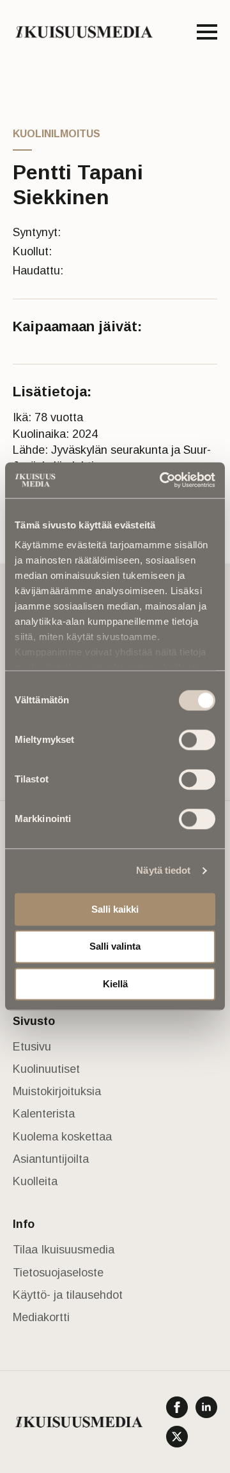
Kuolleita (35, 1181)
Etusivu (32, 1046)
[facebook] (177, 1407)
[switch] (197, 739)
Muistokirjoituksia (57, 1091)
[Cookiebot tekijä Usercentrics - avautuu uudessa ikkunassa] (162, 480)
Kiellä (115, 983)
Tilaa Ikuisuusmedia (63, 1249)
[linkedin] (206, 1407)
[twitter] (177, 1436)
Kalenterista (44, 1113)
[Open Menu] (207, 32)
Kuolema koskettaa (62, 1136)
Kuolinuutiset (46, 1069)
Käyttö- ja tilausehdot (68, 1295)
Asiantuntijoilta (51, 1159)
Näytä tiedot (163, 870)
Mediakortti (41, 1317)
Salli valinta (115, 946)
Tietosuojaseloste (58, 1272)
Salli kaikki (115, 909)
